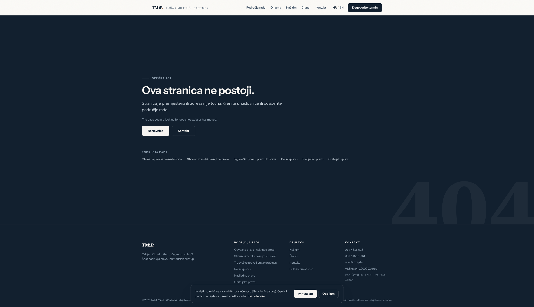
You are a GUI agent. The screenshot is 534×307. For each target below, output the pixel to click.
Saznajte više (256, 296)
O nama (276, 7)
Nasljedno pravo (312, 159)
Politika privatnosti (301, 269)
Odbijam (328, 294)
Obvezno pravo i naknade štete (162, 159)
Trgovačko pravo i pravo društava (255, 159)
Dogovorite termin (365, 7)
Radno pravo (289, 159)
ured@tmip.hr (354, 262)
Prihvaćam (305, 294)
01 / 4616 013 (354, 250)
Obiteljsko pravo (338, 159)
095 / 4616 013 (355, 256)
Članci (306, 7)
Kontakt (320, 7)
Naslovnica (155, 131)
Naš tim (291, 7)
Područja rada (256, 7)
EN (342, 7)
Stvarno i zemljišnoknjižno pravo (208, 159)
